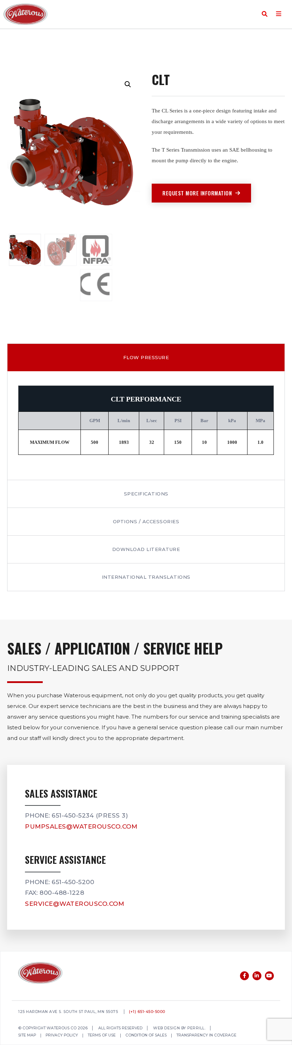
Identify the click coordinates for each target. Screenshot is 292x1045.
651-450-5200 (73, 882)
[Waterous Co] (40, 974)
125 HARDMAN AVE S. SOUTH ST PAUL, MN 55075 (68, 1012)
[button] (127, 84)
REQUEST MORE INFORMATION (197, 193)
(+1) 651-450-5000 (147, 1012)
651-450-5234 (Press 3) (90, 815)
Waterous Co (26, 14)
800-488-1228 (62, 892)
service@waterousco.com (74, 903)
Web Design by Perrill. (179, 1028)
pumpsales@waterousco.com (81, 826)
